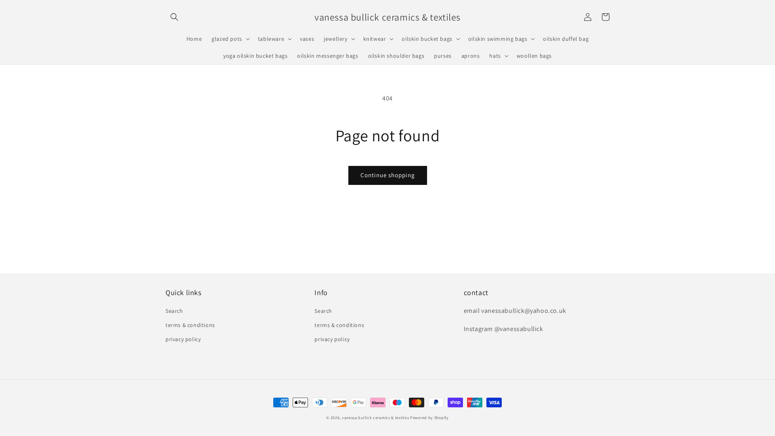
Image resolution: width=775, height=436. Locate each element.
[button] (174, 17)
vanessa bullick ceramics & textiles (375, 417)
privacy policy (183, 339)
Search (174, 310)
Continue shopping (387, 175)
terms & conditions (190, 325)
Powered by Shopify (429, 417)
